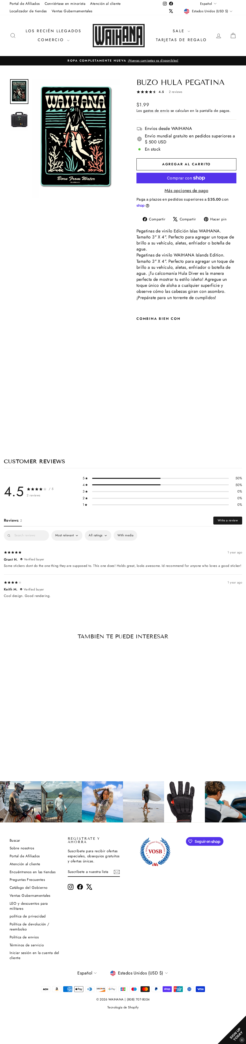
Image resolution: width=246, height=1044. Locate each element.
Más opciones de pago (186, 191)
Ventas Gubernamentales (72, 11)
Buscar (15, 840)
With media (125, 535)
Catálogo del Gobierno (28, 887)
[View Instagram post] (20, 801)
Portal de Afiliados (25, 3)
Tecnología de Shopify (123, 1007)
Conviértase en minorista (65, 3)
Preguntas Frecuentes (27, 879)
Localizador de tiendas (28, 11)
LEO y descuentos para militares (29, 906)
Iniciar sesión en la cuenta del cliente (34, 955)
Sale (179, 31)
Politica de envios (24, 937)
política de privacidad (28, 916)
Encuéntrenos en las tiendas (32, 872)
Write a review (228, 520)
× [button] (242, 1040)
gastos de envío (156, 110)
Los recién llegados (54, 31)
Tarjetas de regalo (181, 40)
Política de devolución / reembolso (29, 927)
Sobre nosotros (22, 848)
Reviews (13, 520)
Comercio (52, 40)
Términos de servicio (27, 945)
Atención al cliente (105, 3)
